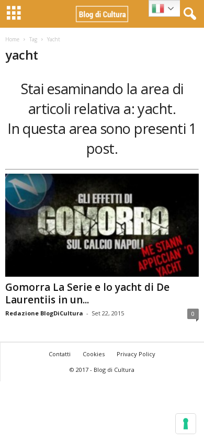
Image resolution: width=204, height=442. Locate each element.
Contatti (60, 354)
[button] (187, 14)
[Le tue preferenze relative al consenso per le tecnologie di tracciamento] (186, 424)
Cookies (94, 354)
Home (12, 39)
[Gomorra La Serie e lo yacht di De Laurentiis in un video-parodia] (102, 225)
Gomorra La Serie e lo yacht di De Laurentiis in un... (87, 293)
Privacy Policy (136, 354)
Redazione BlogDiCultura (44, 313)
